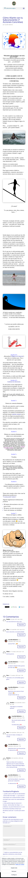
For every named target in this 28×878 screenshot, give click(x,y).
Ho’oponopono (9, 441)
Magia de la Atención (17, 356)
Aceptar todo (14, 867)
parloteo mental (16, 414)
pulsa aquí (17, 450)
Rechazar (14, 871)
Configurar (14, 874)
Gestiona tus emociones (13, 382)
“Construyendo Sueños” (9, 497)
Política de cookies (19, 864)
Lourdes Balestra (9, 24)
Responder (21, 624)
